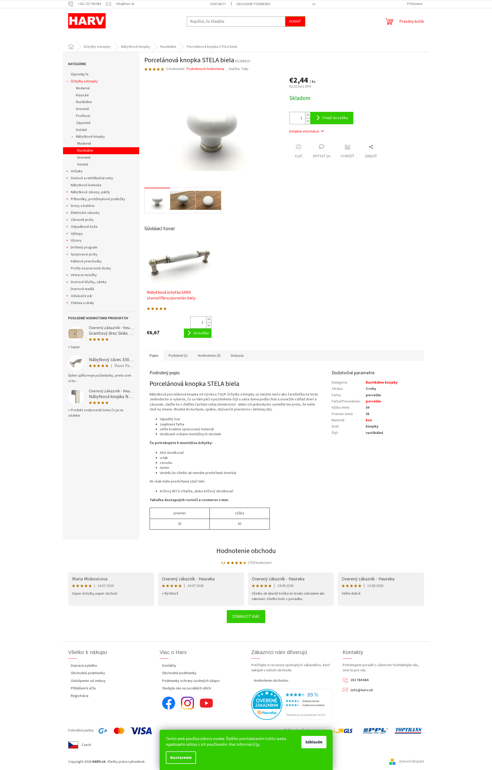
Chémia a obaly (82, 303)
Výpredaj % (80, 74)
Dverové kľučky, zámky (89, 282)
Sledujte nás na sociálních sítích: (187, 688)
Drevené (82, 109)
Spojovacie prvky (84, 254)
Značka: (238, 69)
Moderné (83, 88)
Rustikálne (84, 102)
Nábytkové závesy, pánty (90, 192)
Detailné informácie (304, 131)
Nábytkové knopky (90, 136)
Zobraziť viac (246, 616)
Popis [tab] (154, 355)
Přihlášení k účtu (83, 688)
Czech (86, 745)
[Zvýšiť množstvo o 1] (307, 115)
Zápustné (83, 123)
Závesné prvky (82, 219)
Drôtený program (84, 247)
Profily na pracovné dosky (91, 268)
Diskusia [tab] (237, 355)
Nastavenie (181, 757)
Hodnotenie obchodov (271, 680)
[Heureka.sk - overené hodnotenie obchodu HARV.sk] (292, 704)
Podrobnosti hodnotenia (205, 69)
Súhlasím (314, 742)
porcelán (373, 401)
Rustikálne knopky (381, 382)
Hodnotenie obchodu (246, 551)
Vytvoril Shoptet (411, 761)
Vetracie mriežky (84, 275)
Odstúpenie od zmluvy (88, 680)
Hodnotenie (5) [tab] (209, 355)
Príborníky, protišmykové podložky (98, 199)
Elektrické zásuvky (85, 212)
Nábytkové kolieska (86, 185)
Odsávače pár (81, 296)
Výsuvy (76, 240)
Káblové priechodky (86, 261)
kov (369, 420)
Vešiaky (77, 171)
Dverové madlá (82, 289)
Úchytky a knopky (84, 81)
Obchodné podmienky (253, 4)
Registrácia (79, 695)
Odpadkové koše (84, 226)
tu (257, 744)
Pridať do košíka (335, 118)
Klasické (82, 95)
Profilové (83, 116)
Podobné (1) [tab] (178, 355)
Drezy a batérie (83, 205)
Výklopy (77, 233)
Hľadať (295, 21)
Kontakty (218, 4)
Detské (81, 130)
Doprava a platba (84, 665)
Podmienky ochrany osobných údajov (191, 680)
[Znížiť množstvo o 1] (307, 121)
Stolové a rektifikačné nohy (92, 178)
